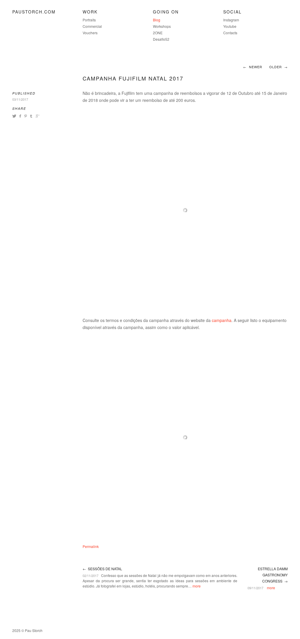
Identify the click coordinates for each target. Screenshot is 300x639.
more (196, 585)
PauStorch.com (34, 12)
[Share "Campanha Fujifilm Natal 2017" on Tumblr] (31, 116)
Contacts (230, 32)
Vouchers (90, 32)
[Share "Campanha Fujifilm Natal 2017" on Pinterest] (25, 116)
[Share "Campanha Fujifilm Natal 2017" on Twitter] (15, 116)
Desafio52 (161, 39)
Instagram (231, 19)
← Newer (252, 66)
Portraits (89, 19)
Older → (278, 66)
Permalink (91, 546)
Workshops (162, 26)
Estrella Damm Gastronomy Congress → (273, 574)
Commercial (92, 26)
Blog (156, 19)
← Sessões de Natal (102, 568)
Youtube (229, 26)
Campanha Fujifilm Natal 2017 (133, 78)
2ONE (158, 32)
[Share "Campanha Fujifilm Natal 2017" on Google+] (37, 116)
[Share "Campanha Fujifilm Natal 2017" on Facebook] (20, 116)
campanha (221, 320)
